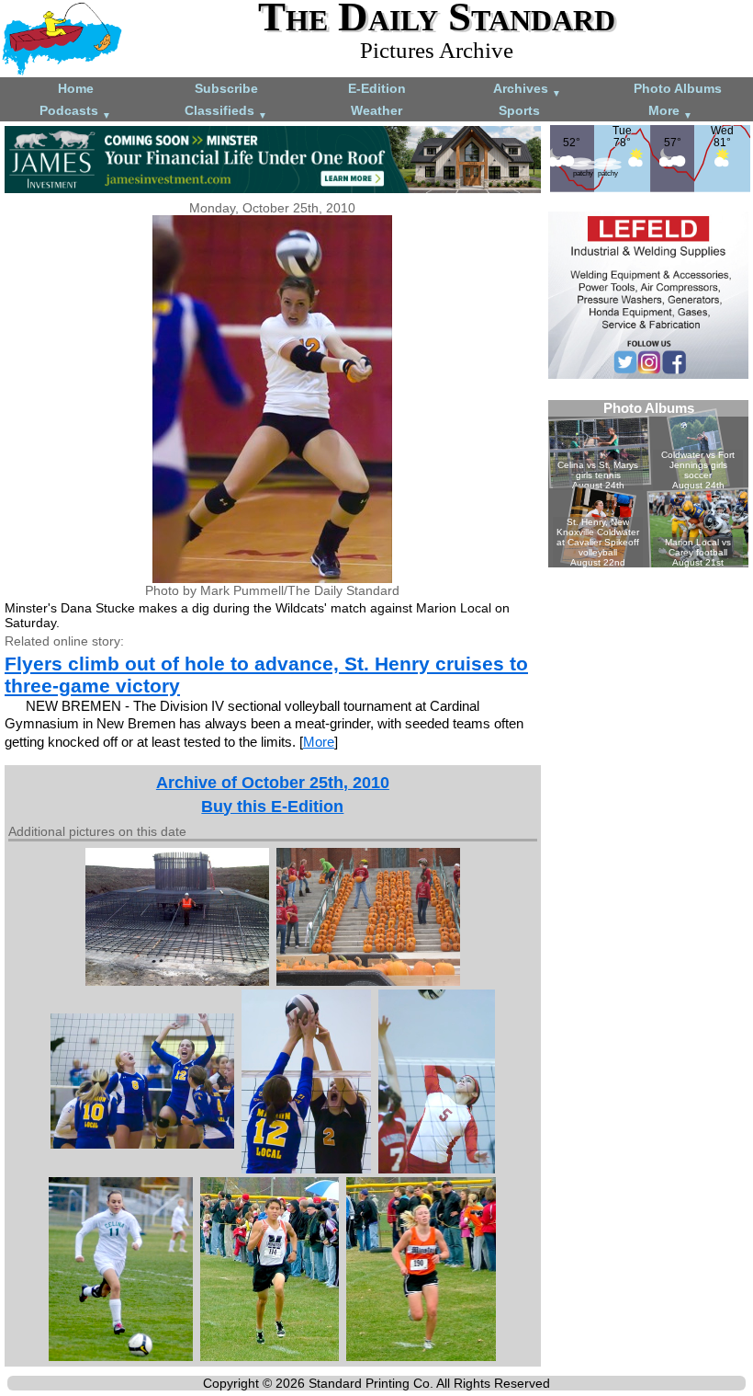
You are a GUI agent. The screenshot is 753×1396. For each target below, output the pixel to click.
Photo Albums (678, 88)
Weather (376, 110)
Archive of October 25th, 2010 (272, 782)
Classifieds (226, 111)
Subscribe (226, 88)
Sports (519, 110)
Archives (527, 89)
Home (76, 88)
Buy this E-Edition (272, 806)
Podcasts (75, 111)
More (670, 111)
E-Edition (377, 88)
